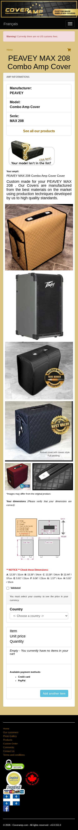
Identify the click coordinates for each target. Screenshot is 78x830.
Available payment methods (25, 672)
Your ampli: (12, 171)
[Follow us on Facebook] (6, 808)
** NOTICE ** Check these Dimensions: (27, 570)
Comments (8, 747)
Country (16, 609)
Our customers (11, 732)
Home (10, 50)
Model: (15, 102)
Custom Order (10, 743)
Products (7, 740)
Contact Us (9, 751)
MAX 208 (17, 121)
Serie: (14, 116)
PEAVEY (17, 93)
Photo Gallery (10, 736)
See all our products (39, 131)
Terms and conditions (14, 755)
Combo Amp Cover (25, 107)
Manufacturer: (21, 88)
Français (11, 24)
